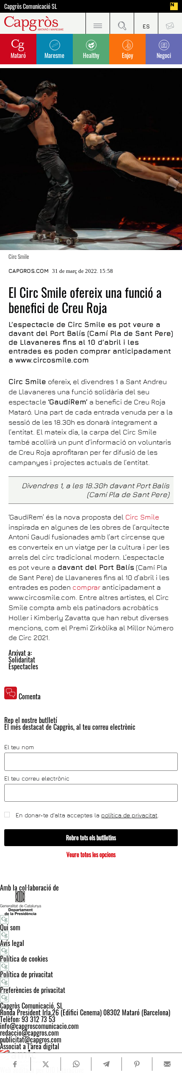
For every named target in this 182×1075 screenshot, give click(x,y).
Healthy (91, 55)
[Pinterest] (137, 1064)
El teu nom (19, 747)
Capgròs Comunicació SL (30, 6)
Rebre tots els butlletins (91, 837)
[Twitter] (46, 1064)
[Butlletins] (170, 23)
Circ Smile (142, 517)
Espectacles (23, 666)
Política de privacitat (26, 974)
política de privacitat (129, 815)
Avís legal (12, 943)
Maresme (54, 55)
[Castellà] (146, 23)
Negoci (164, 55)
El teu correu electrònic (36, 778)
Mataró (18, 55)
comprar (86, 587)
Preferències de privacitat (32, 990)
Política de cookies (24, 959)
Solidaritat (21, 659)
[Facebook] (15, 1064)
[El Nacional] (174, 6)
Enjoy (127, 55)
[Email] (167, 1064)
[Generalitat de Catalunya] (91, 903)
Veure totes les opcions (91, 854)
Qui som (10, 927)
